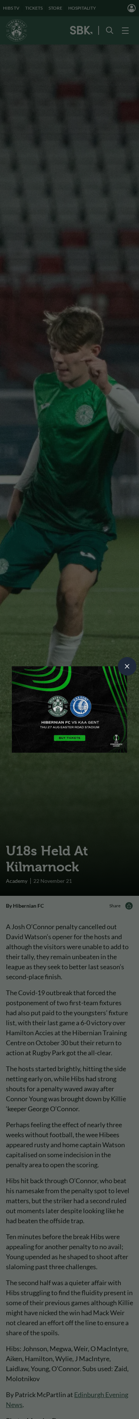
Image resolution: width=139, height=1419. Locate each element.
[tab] (127, 666)
